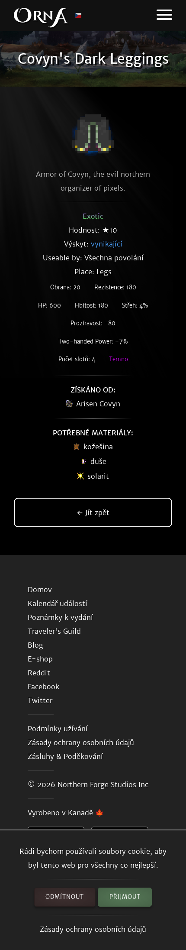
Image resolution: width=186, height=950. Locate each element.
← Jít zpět (93, 512)
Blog (35, 645)
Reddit (39, 672)
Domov (40, 589)
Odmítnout (64, 897)
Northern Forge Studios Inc (103, 784)
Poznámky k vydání (60, 617)
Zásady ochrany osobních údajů (93, 929)
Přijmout (125, 897)
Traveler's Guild (54, 631)
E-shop (40, 659)
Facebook (43, 686)
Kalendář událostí (57, 603)
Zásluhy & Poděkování (65, 756)
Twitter (40, 700)
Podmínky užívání (58, 728)
